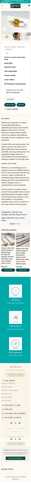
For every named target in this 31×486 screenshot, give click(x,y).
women (22, 218)
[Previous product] (5, 53)
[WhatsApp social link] (20, 224)
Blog (12, 3)
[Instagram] (15, 432)
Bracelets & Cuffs (6, 394)
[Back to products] (7, 53)
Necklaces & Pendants (8, 383)
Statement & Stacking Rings (9, 390)
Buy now (21, 105)
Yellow (3, 220)
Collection (21, 47)
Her (21, 212)
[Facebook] (10, 432)
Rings (18, 215)
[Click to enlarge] (4, 29)
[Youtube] (19, 432)
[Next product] (9, 53)
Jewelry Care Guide (8, 163)
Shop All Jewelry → (6, 400)
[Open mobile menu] (2, 6)
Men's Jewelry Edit (6, 397)
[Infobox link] (15, 294)
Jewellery (4, 215)
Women (24, 215)
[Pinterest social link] (18, 224)
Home (6, 47)
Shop (13, 47)
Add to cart (10, 105)
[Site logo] (15, 6)
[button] (3, 22)
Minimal (9, 49)
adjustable (10, 218)
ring (16, 218)
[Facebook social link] (16, 224)
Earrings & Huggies (6, 387)
